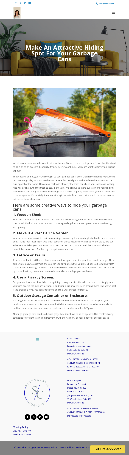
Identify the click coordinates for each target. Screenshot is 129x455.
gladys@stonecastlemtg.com (80, 395)
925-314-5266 (80, 388)
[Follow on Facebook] (27, 416)
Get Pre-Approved (108, 449)
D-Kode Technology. (83, 447)
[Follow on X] (33, 416)
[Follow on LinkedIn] (39, 416)
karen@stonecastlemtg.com (79, 346)
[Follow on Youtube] (46, 416)
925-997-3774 (78, 342)
